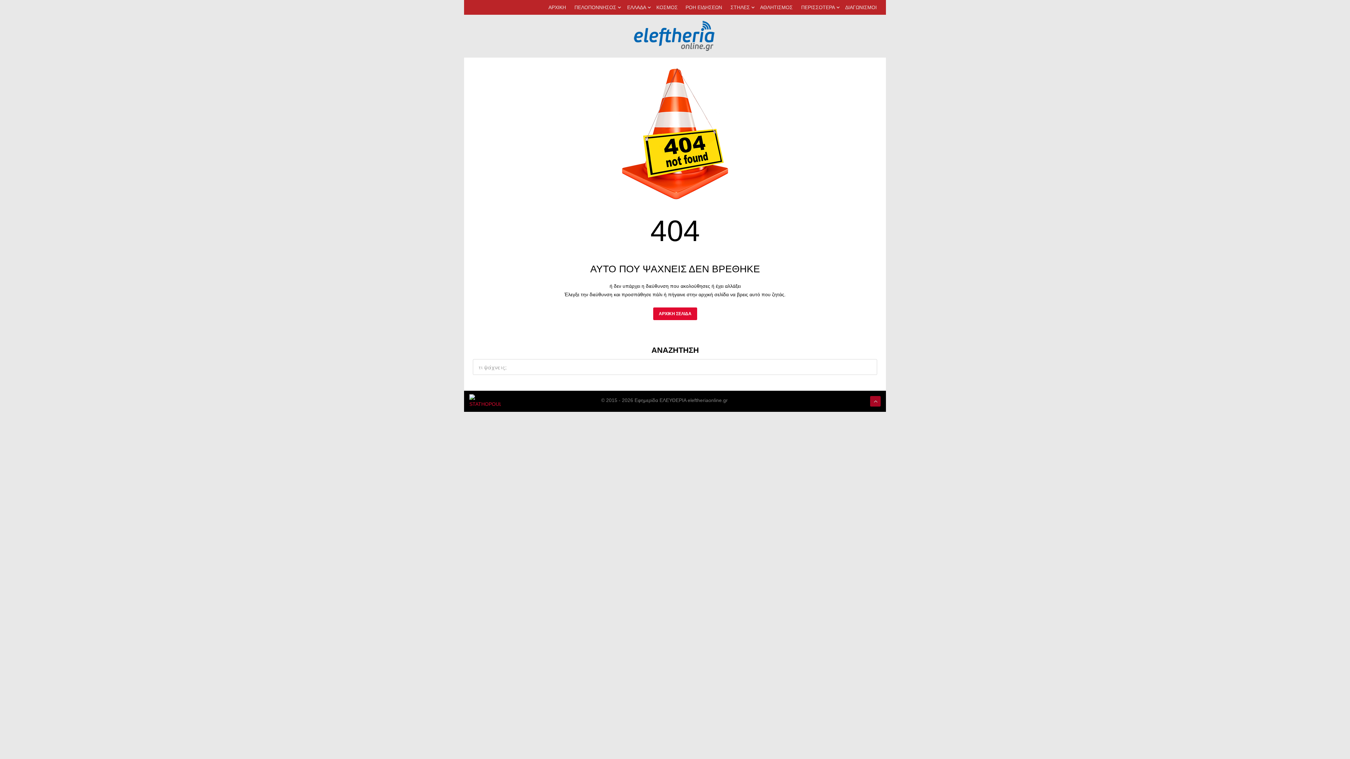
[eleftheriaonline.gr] (675, 131)
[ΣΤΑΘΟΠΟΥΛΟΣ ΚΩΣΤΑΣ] (485, 401)
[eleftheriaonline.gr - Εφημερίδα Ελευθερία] (675, 36)
